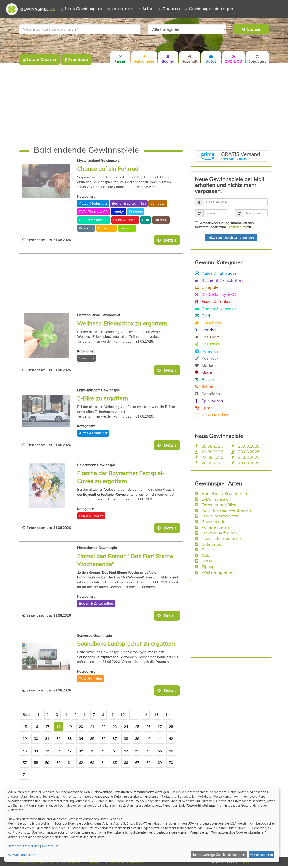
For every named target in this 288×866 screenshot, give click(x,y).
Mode (206, 372)
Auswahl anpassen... (22, 855)
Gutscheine (106, 228)
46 (58, 751)
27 (160, 727)
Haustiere (127, 228)
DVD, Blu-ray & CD (93, 212)
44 (36, 751)
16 (36, 727)
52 (126, 751)
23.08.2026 (248, 451)
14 (168, 714)
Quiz (205, 555)
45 (47, 751)
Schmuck (209, 386)
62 (81, 763)
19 (70, 727)
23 (115, 727)
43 (25, 751)
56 (171, 751)
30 (36, 738)
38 (126, 738)
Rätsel (206, 560)
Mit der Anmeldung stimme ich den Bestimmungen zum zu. (224, 225)
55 (160, 751)
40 (148, 738)
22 (103, 727)
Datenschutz (236, 227)
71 (25, 774)
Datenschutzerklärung (23, 846)
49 (92, 751)
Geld (145, 220)
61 (70, 763)
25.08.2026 (248, 445)
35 (92, 738)
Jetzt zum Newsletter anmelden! (231, 237)
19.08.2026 (248, 462)
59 (47, 763)
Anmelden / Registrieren (223, 493)
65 (115, 763)
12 (145, 714)
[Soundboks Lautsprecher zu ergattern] (46, 656)
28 (171, 727)
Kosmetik (86, 228)
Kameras (136, 212)
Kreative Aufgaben (218, 532)
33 (70, 738)
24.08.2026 (211, 451)
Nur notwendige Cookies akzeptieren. (219, 855)
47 (70, 751)
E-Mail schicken (215, 499)
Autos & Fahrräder (93, 203)
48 (81, 751)
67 (137, 763)
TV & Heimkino (90, 678)
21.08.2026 (248, 457)
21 (92, 727)
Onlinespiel (211, 544)
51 (115, 751)
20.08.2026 (211, 462)
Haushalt (161, 220)
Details (169, 240)
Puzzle (207, 549)
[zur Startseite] (32, 9)
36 (103, 738)
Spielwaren (211, 400)
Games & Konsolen (93, 220)
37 (115, 738)
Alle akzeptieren (261, 855)
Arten (147, 8)
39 (137, 738)
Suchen (252, 29)
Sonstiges (86, 358)
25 (137, 727)
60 (58, 763)
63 (92, 763)
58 (36, 763)
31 (47, 738)
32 (58, 738)
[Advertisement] (144, 104)
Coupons (171, 8)
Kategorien (122, 8)
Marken (208, 365)
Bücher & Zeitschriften (129, 203)
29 (25, 738)
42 (171, 738)
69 (160, 763)
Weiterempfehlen (217, 572)
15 (25, 727)
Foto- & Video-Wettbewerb (226, 510)
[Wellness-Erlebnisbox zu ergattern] (46, 335)
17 (47, 727)
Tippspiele (210, 566)
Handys (118, 212)
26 (148, 727)
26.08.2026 (211, 445)
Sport (206, 407)
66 (126, 763)
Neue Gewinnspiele (83, 8)
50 (103, 751)
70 (171, 763)
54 (148, 751)
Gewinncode (212, 521)
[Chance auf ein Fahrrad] (46, 181)
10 (123, 714)
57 (25, 763)
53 (137, 751)
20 (81, 727)
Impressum (50, 846)
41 (160, 738)
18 (58, 727)
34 (81, 738)
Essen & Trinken (125, 220)
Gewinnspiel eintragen (211, 8)
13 (156, 714)
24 (126, 727)
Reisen (207, 379)
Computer (158, 203)
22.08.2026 (211, 457)
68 (148, 763)
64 (103, 763)
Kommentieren (214, 527)
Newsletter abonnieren (222, 538)
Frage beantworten (219, 515)
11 (134, 714)
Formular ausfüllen (218, 504)
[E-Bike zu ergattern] (46, 410)
